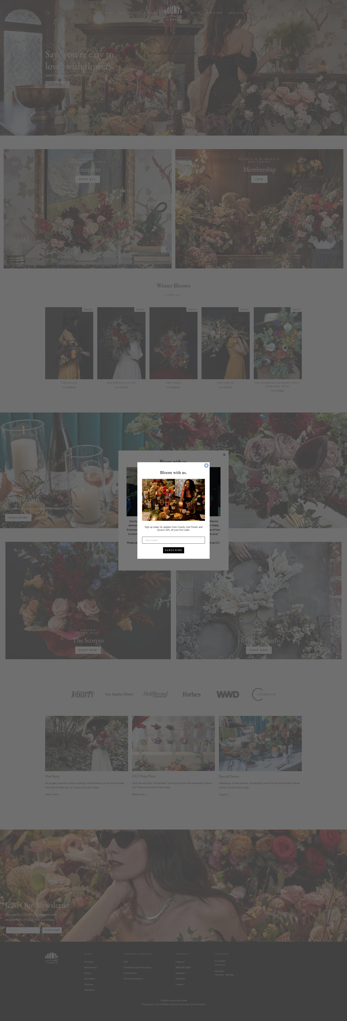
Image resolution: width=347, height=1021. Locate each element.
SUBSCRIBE (173, 550)
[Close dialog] (206, 465)
